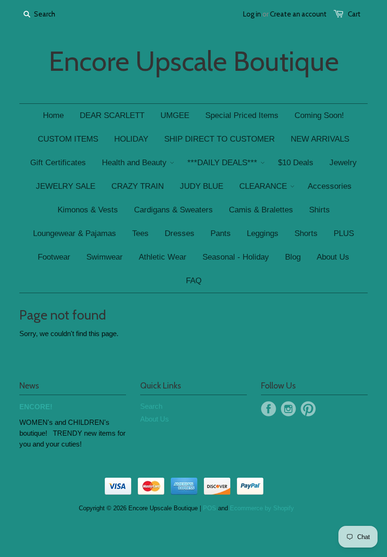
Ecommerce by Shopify (262, 508)
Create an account (298, 14)
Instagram (288, 408)
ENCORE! (35, 407)
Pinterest (308, 408)
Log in (252, 14)
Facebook (268, 408)
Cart (354, 14)
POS (209, 508)
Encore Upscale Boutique (194, 61)
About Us (154, 419)
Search (151, 406)
